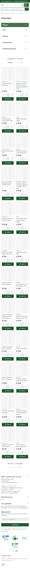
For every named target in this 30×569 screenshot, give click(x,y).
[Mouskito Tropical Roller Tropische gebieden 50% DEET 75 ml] (22, 73)
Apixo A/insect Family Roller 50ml (21, 445)
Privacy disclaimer (23, 559)
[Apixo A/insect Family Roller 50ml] (22, 435)
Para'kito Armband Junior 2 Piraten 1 (7, 347)
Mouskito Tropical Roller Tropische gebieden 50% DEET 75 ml (22, 86)
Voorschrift (17, 508)
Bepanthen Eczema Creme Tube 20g (7, 253)
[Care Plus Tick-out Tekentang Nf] (7, 435)
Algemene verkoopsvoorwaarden (9, 559)
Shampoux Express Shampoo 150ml (7, 219)
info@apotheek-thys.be (15, 488)
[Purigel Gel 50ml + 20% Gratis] (7, 73)
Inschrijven (15, 525)
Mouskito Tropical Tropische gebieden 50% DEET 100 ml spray (22, 185)
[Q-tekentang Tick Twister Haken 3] (7, 274)
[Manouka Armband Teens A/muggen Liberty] (22, 401)
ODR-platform (9, 560)
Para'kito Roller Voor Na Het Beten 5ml (21, 285)
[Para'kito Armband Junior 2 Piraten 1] (7, 338)
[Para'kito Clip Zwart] (22, 338)
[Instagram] (16, 551)
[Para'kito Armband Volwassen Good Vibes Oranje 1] (7, 306)
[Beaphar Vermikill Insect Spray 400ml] (22, 369)
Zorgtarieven (24, 508)
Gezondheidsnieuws (20, 506)
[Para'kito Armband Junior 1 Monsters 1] (7, 369)
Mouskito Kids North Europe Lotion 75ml (22, 317)
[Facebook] (13, 551)
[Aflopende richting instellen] (21, 62)
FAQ (2, 499)
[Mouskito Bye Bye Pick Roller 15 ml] (7, 173)
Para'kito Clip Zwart (21, 348)
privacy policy (4, 531)
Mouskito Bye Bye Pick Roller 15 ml (7, 184)
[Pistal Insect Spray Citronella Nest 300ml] (22, 208)
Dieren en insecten (11, 13)
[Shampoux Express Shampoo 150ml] (7, 208)
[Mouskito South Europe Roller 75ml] (7, 109)
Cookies (3, 560)
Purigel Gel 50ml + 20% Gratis (7, 84)
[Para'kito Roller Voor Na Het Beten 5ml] (22, 274)
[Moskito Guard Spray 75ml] (7, 141)
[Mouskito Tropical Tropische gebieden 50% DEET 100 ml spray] (22, 173)
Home (2, 13)
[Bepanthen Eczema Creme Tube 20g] (7, 242)
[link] (9, 467)
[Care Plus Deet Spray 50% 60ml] (7, 401)
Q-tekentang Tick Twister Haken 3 (7, 283)
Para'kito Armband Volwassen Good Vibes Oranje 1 (7, 316)
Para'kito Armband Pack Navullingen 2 (21, 152)
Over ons (4, 506)
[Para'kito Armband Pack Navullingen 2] (22, 141)
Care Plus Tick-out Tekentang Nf (7, 445)
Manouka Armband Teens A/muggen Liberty (21, 412)
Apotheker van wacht (7, 508)
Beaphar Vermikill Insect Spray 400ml (21, 379)
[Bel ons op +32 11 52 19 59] (22, 5)
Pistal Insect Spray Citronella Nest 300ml (21, 220)
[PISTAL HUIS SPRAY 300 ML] (22, 109)
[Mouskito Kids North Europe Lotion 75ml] (22, 306)
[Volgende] (21, 467)
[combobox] (13, 9)
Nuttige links (10, 506)
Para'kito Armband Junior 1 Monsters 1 (7, 378)
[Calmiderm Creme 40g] (22, 242)
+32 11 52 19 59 (11, 486)
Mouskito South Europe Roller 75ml (7, 120)
